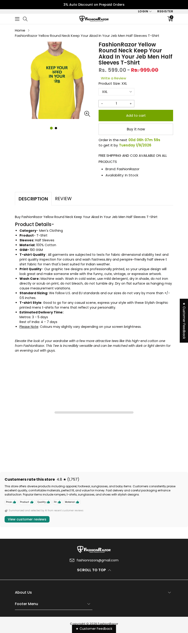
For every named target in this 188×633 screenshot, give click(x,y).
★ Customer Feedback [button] (184, 320)
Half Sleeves (44, 240)
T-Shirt (41, 235)
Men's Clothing (51, 230)
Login (143, 11)
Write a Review (113, 78)
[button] (17, 18)
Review (63, 198)
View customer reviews (27, 519)
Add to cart (136, 115)
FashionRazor (128, 169)
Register (165, 11)
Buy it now (136, 129)
